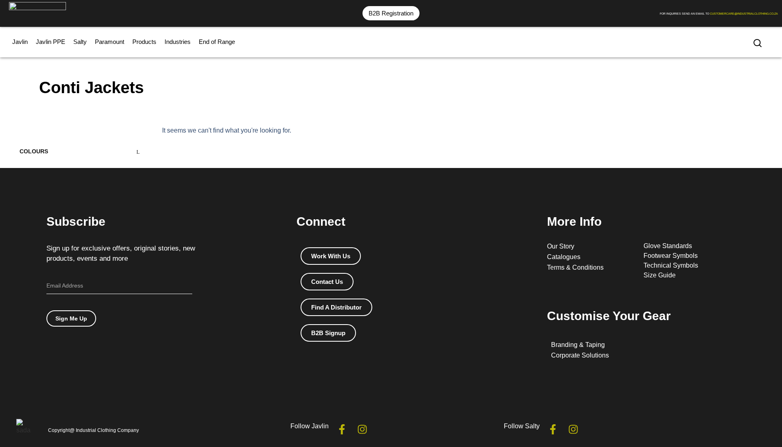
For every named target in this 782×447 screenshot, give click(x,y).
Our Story (560, 246)
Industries (178, 41)
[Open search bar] (757, 43)
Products (144, 41)
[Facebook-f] (342, 429)
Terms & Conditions (575, 267)
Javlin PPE (50, 41)
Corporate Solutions (580, 355)
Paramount (109, 41)
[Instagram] (362, 429)
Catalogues (563, 256)
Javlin (20, 41)
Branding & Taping (578, 344)
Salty (80, 41)
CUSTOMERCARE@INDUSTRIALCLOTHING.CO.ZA (744, 13)
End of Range (217, 41)
